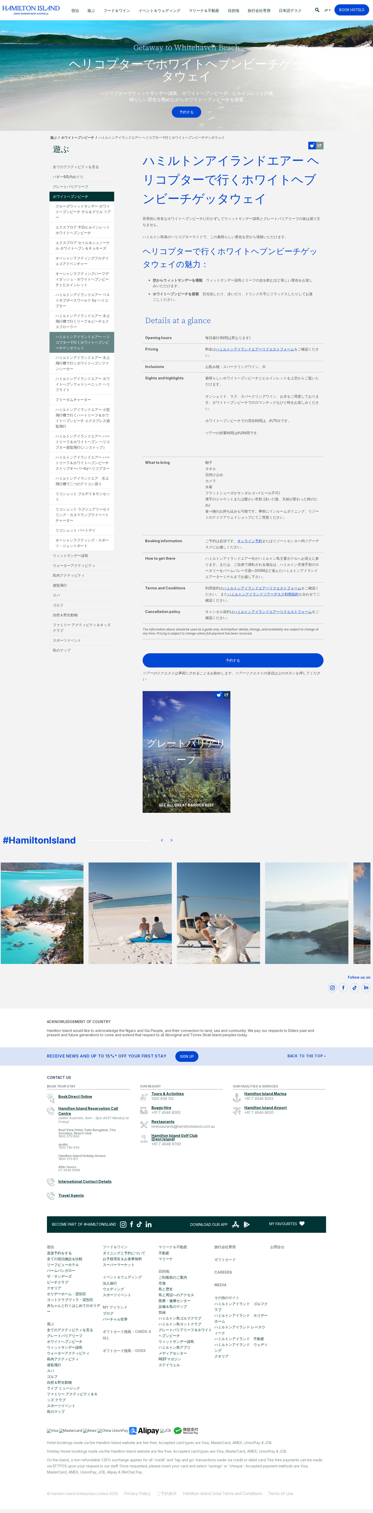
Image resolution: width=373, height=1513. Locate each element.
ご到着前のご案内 (173, 1277)
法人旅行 (110, 1283)
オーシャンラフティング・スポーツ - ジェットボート (82, 543)
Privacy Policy (137, 1493)
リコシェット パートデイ (76, 530)
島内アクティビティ (69, 575)
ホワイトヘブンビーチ (77, 137)
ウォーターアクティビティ (74, 565)
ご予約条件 (167, 1493)
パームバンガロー (61, 1270)
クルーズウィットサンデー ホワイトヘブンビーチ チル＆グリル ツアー (83, 211)
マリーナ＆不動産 (173, 1247)
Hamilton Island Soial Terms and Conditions (222, 1493)
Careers (223, 1272)
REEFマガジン (170, 1359)
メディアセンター (173, 1353)
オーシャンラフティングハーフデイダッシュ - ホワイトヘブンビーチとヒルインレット (82, 279)
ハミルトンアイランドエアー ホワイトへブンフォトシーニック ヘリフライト (83, 384)
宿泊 (50, 1247)
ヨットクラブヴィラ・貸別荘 (70, 1299)
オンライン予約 (249, 541)
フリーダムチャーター (73, 399)
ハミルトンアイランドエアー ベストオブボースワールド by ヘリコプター (83, 300)
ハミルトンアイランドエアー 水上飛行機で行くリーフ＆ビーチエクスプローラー (83, 321)
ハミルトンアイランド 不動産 (239, 1338)
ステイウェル (169, 1365)
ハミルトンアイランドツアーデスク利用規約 (263, 594)
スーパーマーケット (119, 1264)
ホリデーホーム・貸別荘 (66, 1294)
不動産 (164, 1253)
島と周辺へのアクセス (176, 1295)
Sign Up (187, 1056)
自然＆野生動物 (65, 615)
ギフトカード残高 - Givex (124, 1350)
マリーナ (166, 1259)
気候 (162, 1312)
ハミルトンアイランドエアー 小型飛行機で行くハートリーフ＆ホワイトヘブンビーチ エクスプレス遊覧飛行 (83, 417)
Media (220, 1285)
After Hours (69, 1169)
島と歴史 (166, 1289)
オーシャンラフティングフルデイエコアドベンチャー (82, 261)
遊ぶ (53, 137)
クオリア (54, 1288)
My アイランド (115, 1307)
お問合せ (277, 1247)
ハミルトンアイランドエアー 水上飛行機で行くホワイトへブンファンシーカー (83, 363)
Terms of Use (280, 1493)
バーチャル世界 (115, 1319)
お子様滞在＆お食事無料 (122, 1259)
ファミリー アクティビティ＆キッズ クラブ (82, 627)
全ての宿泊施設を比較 (64, 1259)
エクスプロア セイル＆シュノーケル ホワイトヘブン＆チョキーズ (83, 245)
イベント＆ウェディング (122, 1277)
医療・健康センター (175, 1300)
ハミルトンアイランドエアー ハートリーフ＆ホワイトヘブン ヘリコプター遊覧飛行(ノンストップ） (83, 441)
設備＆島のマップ (173, 1306)
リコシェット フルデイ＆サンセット (83, 496)
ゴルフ (58, 605)
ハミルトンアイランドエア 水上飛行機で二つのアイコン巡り (82, 481)
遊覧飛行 (60, 585)
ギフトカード (225, 1259)
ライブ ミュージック (63, 1388)
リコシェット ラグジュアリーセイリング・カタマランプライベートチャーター (83, 514)
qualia (68, 1146)
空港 (162, 1283)
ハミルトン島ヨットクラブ (180, 1324)
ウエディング (113, 1289)
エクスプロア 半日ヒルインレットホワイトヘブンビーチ (83, 230)
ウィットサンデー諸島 (70, 555)
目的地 (164, 1271)
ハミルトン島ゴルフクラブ (180, 1318)
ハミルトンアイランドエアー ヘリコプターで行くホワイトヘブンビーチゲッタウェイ (83, 342)
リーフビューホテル (63, 1264)
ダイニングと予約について (124, 1253)
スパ (56, 595)
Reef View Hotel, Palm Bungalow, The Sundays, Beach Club (87, 1133)
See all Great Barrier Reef (186, 805)
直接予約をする (59, 1253)
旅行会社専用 (225, 1247)
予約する (233, 660)
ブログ (108, 1313)
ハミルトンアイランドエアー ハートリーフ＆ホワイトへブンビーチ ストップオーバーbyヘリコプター (83, 462)
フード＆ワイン (115, 1247)
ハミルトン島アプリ (175, 1347)
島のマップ (62, 650)
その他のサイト (226, 1297)
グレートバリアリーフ (70, 186)
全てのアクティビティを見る (76, 167)
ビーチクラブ (57, 1282)
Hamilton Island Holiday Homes (82, 1157)
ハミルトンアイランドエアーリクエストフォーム (255, 349)
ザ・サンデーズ (59, 1276)
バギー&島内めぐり (68, 176)
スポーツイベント (67, 640)
